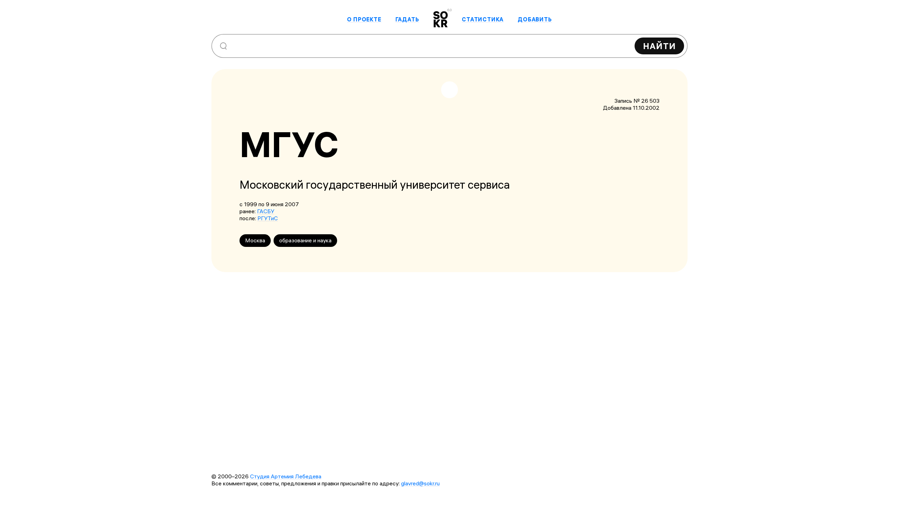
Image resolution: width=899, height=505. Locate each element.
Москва (255, 240)
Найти (659, 46)
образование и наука (305, 240)
